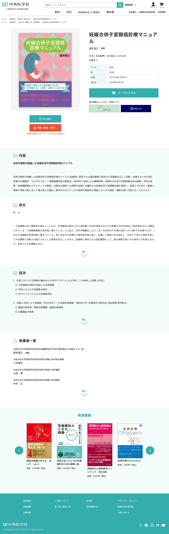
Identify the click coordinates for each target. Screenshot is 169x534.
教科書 (110, 12)
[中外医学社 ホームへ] (15, 8)
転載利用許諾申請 (147, 12)
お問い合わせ (124, 512)
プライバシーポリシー (127, 501)
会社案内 (133, 12)
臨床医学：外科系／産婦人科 (20, 19)
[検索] (120, 5)
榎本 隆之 (93, 48)
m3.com (136, 108)
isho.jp (104, 108)
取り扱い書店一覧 (63, 506)
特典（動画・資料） (47, 127)
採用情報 (162, 12)
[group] (38, 450)
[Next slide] (150, 450)
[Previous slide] (19, 450)
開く (84, 252)
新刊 (57, 12)
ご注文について (62, 501)
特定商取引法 (92, 506)
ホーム (4, 19)
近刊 (69, 12)
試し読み (47, 119)
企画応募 (27, 512)
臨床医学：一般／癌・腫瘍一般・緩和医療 (25, 22)
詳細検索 (129, 5)
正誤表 (89, 501)
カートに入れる (127, 92)
